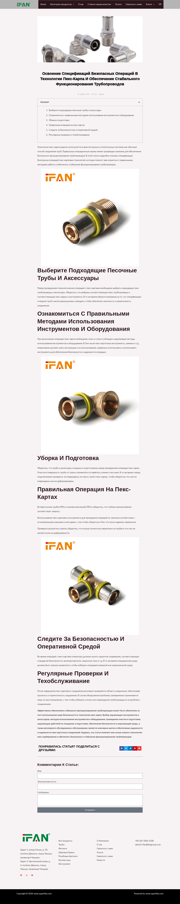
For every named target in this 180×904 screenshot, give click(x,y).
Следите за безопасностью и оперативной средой (73, 130)
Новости (101, 860)
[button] (73, 4)
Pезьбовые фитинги (68, 856)
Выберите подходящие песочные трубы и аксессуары (75, 110)
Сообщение (43, 792)
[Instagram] (27, 875)
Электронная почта (46, 782)
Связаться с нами (105, 849)
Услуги (100, 852)
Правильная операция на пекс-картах (67, 125)
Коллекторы (65, 860)
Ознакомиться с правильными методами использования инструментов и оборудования (91, 115)
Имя (39, 771)
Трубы (62, 845)
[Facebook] (21, 875)
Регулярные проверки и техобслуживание (69, 135)
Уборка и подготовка (59, 120)
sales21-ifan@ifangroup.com (148, 845)
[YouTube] (32, 875)
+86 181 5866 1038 (144, 841)
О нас (99, 845)
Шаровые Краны (66, 852)
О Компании (103, 841)
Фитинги (63, 849)
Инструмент (65, 864)
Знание (101, 94)
